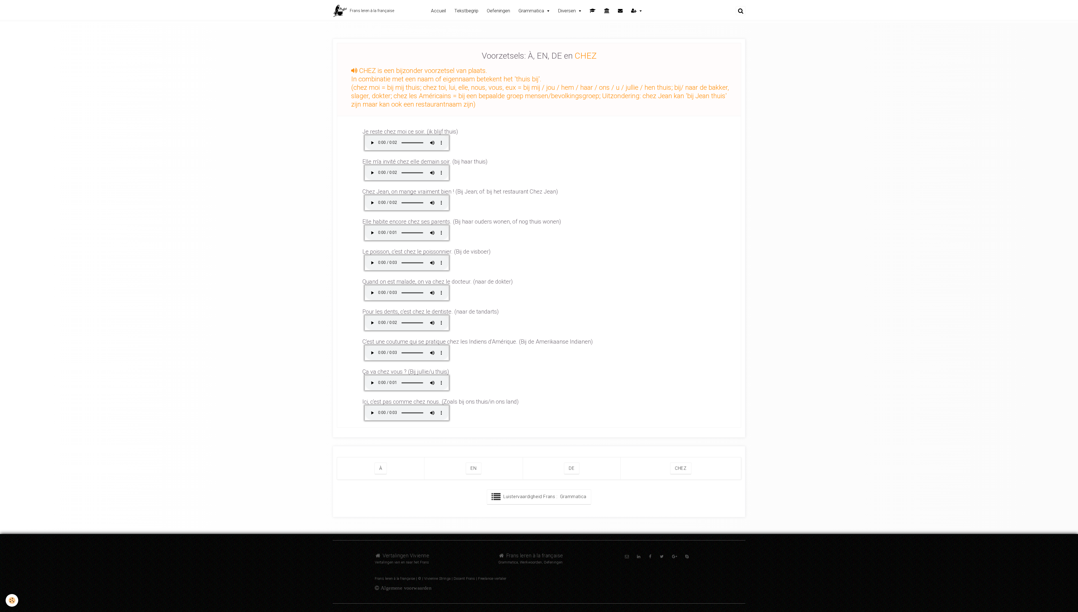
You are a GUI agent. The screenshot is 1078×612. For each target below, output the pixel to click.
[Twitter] (662, 556)
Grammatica (532, 10)
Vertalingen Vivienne (405, 555)
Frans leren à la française (534, 555)
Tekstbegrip (466, 10)
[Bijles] (592, 11)
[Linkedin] (638, 556)
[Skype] (687, 556)
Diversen (567, 10)
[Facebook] (650, 556)
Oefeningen (498, 10)
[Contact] (620, 11)
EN (473, 468)
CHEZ (681, 468)
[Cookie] (12, 600)
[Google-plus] (674, 556)
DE (571, 468)
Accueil (438, 10)
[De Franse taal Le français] (607, 11)
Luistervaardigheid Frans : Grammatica (543, 496)
